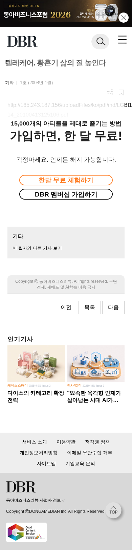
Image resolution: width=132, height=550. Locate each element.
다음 (113, 307)
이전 (66, 307)
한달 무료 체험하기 (66, 180)
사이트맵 (46, 463)
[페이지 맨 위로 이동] (115, 512)
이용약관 (66, 441)
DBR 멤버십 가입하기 (66, 194)
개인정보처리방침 (39, 452)
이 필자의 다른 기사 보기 (37, 248)
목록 (89, 307)
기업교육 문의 (80, 463)
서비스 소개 (34, 441)
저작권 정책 (97, 441)
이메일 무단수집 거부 (89, 452)
